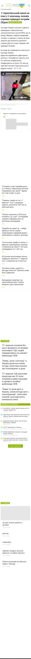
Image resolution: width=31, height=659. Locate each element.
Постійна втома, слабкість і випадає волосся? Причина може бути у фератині (15, 270)
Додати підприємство (15, 446)
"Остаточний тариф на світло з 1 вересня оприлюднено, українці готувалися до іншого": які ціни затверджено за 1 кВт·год (15, 245)
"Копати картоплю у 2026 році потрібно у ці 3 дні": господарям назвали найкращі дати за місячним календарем (15, 217)
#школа (9, 109)
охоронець (7, 542)
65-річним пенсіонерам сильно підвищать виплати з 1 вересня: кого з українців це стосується (15, 258)
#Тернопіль (3, 109)
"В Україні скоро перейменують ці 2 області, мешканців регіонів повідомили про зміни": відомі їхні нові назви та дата (15, 189)
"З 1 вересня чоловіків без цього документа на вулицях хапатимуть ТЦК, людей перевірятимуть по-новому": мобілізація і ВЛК (15, 350)
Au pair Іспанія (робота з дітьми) (12, 524)
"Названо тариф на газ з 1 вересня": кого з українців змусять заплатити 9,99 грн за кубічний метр (14, 203)
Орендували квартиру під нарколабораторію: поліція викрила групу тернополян (13, 282)
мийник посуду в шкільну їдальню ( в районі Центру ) (14, 552)
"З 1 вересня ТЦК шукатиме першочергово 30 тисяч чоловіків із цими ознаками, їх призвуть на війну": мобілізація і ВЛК (15, 378)
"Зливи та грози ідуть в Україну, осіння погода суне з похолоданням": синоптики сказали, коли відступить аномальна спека (15, 394)
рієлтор (6, 533)
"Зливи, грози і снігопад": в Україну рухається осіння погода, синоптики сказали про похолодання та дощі (14, 364)
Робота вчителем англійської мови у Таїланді (14, 562)
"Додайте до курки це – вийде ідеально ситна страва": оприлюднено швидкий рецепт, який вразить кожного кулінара (15, 231)
